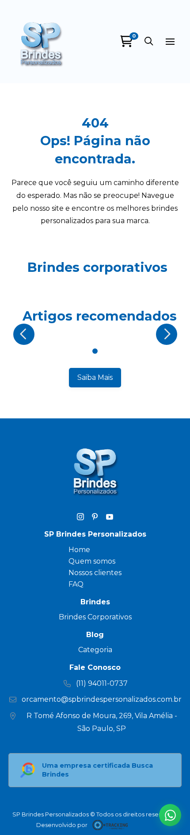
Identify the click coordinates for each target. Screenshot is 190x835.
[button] (149, 41)
